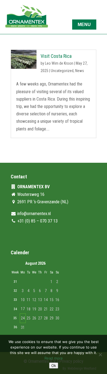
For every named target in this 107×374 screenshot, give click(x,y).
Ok (53, 365)
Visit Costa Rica (56, 56)
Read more (53, 358)
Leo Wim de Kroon (59, 63)
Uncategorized (62, 70)
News (79, 70)
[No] (100, 354)
